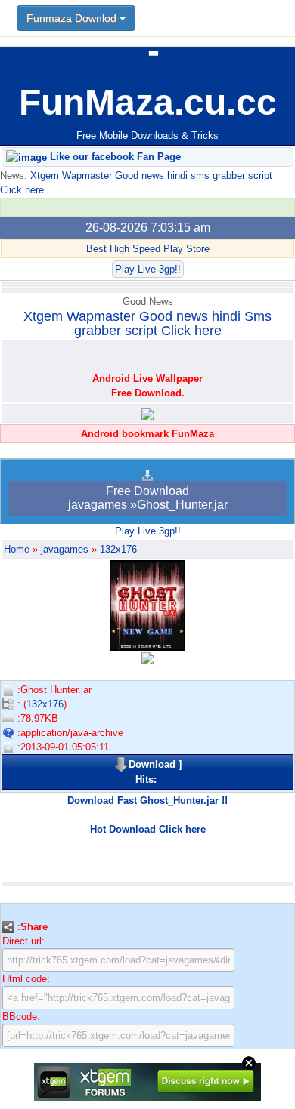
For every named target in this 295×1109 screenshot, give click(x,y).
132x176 (118, 549)
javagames (64, 549)
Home (17, 549)
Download (152, 764)
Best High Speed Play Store (148, 248)
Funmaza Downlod (73, 18)
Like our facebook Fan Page (114, 156)
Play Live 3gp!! (148, 269)
